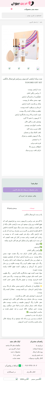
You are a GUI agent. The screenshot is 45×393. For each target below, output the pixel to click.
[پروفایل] (4, 9)
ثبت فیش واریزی (37, 355)
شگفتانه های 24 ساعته (13, 345)
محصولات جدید (15, 352)
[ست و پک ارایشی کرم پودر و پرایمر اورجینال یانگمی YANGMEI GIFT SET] (22, 46)
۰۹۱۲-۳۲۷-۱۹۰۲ (30, 365)
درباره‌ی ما (39, 345)
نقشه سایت (16, 358)
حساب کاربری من (14, 349)
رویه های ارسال (38, 352)
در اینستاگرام (11, 372)
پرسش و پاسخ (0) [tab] (12, 208)
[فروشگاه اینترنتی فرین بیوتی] (22, 3)
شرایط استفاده (38, 349)
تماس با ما (16, 355)
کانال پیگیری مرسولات (36, 358)
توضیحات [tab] (32, 208)
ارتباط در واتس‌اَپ (11, 366)
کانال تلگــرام (31, 372)
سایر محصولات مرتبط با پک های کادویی (25, 190)
